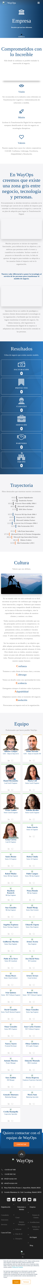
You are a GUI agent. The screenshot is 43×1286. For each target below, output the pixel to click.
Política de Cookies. (17, 1267)
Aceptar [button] (16, 1282)
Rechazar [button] (26, 1282)
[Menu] (38, 3)
